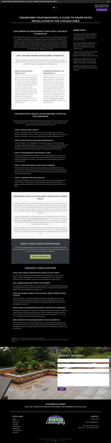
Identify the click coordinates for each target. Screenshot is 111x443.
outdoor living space (53, 339)
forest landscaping (36, 339)
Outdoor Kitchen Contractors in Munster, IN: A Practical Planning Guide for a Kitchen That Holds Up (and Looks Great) (85, 53)
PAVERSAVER (16, 426)
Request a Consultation (40, 256)
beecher (17, 339)
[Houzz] (108, 1)
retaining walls (26, 220)
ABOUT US (15, 421)
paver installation (63, 339)
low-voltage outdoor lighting (39, 222)
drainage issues (40, 145)
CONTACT (15, 432)
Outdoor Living (31, 338)
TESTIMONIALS (17, 430)
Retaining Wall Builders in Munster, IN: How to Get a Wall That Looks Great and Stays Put (85, 68)
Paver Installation (40, 338)
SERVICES (15, 423)
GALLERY (15, 424)
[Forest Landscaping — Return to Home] (55, 7)
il (47, 339)
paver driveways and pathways (37, 218)
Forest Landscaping (50, 439)
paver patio (14, 341)
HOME (14, 419)
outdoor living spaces (21, 100)
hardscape (44, 339)
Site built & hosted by (55, 440)
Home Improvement (22, 338)
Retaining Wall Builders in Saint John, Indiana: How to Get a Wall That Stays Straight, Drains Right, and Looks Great (84, 61)
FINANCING (16, 428)
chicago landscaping (25, 339)
